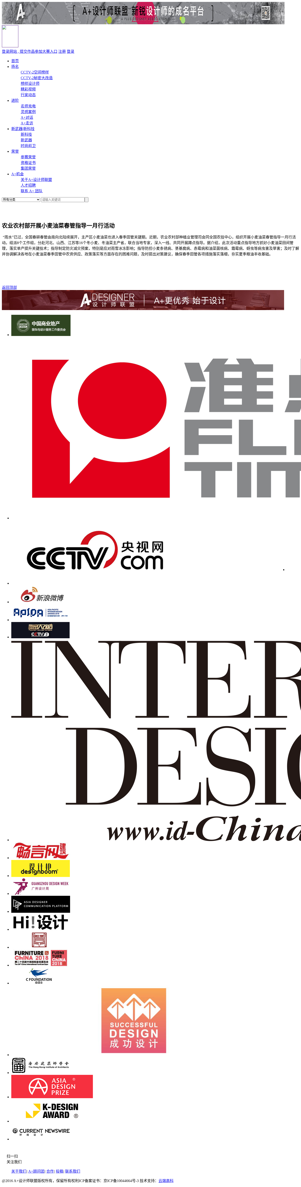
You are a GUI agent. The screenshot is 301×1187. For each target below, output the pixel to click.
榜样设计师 (30, 84)
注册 (62, 51)
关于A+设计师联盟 (36, 180)
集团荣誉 (28, 168)
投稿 (59, 1171)
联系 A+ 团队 (32, 191)
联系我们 (72, 1171)
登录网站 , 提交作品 (29, 51)
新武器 (26, 140)
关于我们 (18, 1171)
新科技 (26, 134)
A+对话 (27, 117)
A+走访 (27, 123)
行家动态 (28, 95)
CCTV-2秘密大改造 (37, 78)
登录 (70, 51)
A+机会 (17, 174)
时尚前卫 (28, 146)
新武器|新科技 (23, 129)
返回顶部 (9, 288)
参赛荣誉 (28, 157)
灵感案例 (28, 112)
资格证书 (28, 163)
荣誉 (15, 151)
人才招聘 (28, 185)
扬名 (15, 67)
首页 (15, 61)
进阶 (15, 100)
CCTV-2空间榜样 (35, 72)
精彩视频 (28, 89)
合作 (50, 1171)
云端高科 (166, 1181)
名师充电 (28, 106)
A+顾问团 (36, 1171)
